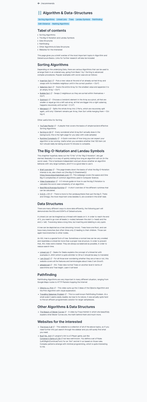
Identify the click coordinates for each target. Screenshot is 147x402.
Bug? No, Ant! (46, 336)
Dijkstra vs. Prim (47, 288)
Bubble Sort (45, 93)
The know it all (46, 327)
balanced (45, 265)
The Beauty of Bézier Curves (52, 312)
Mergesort (44, 109)
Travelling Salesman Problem (52, 294)
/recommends (47, 3)
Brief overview (46, 170)
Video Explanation (47, 181)
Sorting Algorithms (47, 35)
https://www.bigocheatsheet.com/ (54, 175)
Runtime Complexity (48, 138)
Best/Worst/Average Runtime (52, 188)
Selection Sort (46, 87)
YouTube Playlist (47, 126)
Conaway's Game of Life (50, 339)
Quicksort (44, 100)
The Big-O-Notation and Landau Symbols (56, 38)
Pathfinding (44, 44)
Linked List (44, 252)
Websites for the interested (50, 50)
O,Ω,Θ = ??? (45, 194)
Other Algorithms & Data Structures (54, 47)
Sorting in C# (45, 132)
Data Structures (46, 41)
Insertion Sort (46, 81)
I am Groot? (45, 259)
